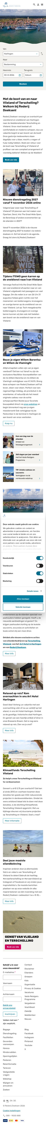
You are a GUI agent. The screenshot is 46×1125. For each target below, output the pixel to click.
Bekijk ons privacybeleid (9, 1006)
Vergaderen (30, 1003)
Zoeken (6, 1089)
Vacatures (29, 992)
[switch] (39, 566)
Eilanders (29, 972)
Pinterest (29, 1041)
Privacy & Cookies (33, 988)
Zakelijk (28, 1011)
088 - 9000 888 (13, 1115)
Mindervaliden (9, 1052)
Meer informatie (12, 821)
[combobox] (21, 51)
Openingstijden (10, 1056)
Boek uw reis (11, 160)
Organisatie (30, 984)
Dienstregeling (9, 1033)
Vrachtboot (30, 1007)
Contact (28, 965)
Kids (26, 980)
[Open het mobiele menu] (42, 4)
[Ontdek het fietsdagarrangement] (39, 444)
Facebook (29, 1033)
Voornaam (7, 983)
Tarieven (7, 1068)
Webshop (7, 1079)
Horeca (6, 1048)
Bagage (6, 1029)
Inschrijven (10, 1014)
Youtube (28, 1045)
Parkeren (7, 1060)
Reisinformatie (9, 1064)
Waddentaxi (30, 1015)
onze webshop (30, 404)
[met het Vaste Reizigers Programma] (39, 460)
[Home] (11, 4)
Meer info (9, 653)
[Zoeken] (34, 4)
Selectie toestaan (23, 607)
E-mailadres (8, 972)
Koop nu (9, 423)
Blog (27, 1029)
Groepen (28, 976)
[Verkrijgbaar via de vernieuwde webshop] (39, 478)
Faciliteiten (8, 1037)
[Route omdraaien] (42, 53)
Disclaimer (29, 969)
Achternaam (8, 994)
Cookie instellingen (11, 1110)
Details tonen (32, 591)
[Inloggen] (38, 4)
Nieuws (28, 1019)
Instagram (29, 1037)
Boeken (23, 84)
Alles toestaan (23, 599)
